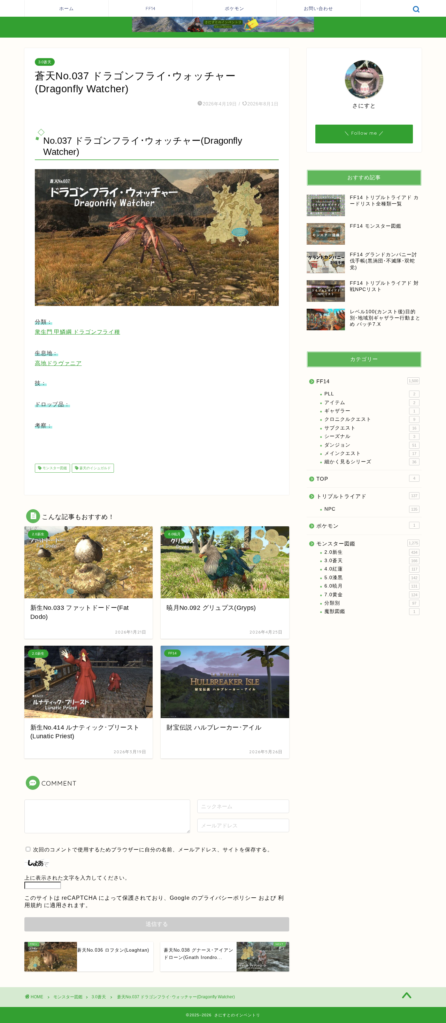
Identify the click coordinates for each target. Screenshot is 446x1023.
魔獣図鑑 (369, 611)
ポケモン (234, 8)
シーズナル (369, 436)
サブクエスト (370, 428)
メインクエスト (370, 453)
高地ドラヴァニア (58, 363)
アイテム (369, 402)
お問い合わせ (318, 8)
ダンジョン (370, 445)
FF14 (151, 8)
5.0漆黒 (370, 577)
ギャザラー (369, 411)
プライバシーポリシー (227, 898)
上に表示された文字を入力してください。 (77, 878)
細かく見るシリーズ (370, 461)
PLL (369, 393)
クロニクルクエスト (369, 419)
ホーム (66, 8)
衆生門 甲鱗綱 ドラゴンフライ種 (77, 332)
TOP (365, 479)
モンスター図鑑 (54, 468)
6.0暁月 (370, 586)
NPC (370, 509)
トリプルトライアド (366, 496)
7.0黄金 (370, 594)
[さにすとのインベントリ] (223, 31)
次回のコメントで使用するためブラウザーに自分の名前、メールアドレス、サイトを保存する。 (153, 849)
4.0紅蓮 (370, 569)
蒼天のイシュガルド (94, 468)
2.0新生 (370, 552)
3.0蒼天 (44, 62)
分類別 (370, 603)
